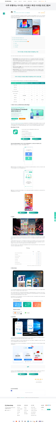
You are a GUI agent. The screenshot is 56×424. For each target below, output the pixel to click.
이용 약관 (18, 412)
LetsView (12, 337)
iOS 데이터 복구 (33, 413)
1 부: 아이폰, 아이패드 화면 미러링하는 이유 (18, 37)
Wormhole (12, 289)
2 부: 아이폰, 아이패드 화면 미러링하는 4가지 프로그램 (19, 39)
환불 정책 (18, 415)
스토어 (43, 1)
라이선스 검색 (26, 410)
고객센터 (39, 1)
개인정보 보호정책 (19, 408)
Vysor (12, 236)
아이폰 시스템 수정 (33, 408)
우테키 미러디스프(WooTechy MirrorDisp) (17, 123)
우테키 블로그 (26, 413)
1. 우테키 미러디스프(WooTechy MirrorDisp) (20, 41)
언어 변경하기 (8, 410)
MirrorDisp (17, 371)
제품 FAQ (25, 412)
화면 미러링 (28, 12)
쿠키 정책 (18, 410)
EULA (18, 413)
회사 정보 (18, 407)
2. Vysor (15, 43)
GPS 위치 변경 (33, 407)
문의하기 (25, 407)
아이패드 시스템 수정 (34, 410)
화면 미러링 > (22, 397)
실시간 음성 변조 (33, 412)
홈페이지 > (19, 397)
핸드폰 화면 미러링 (33, 415)
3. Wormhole (16, 45)
